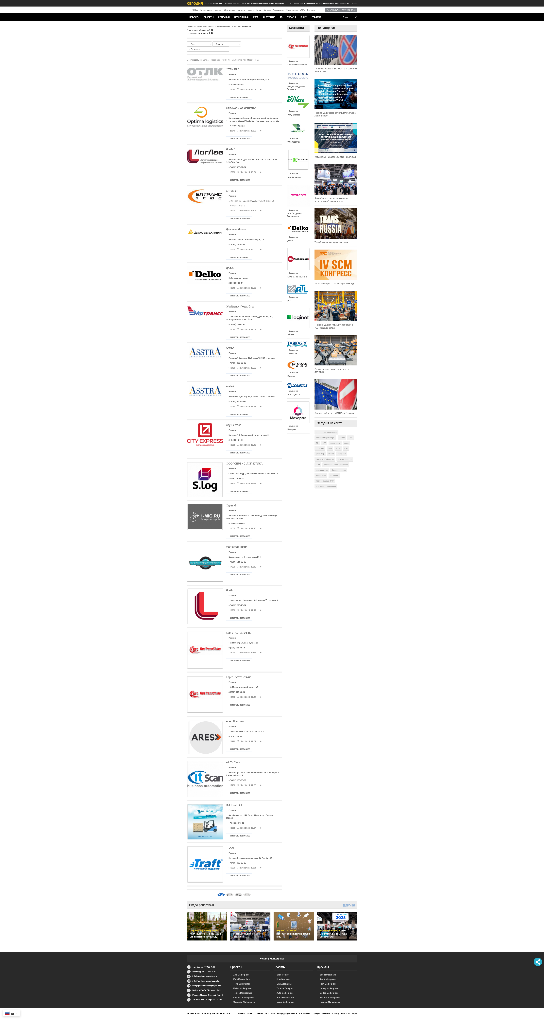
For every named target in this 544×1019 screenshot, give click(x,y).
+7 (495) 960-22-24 (237, 167)
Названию (215, 59)
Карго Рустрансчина (238, 632)
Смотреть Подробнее (240, 97)
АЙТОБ (290, 334)
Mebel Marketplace (242, 988)
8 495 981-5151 (236, 439)
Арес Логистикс (235, 721)
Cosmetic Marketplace (244, 1001)
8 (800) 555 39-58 (237, 647)
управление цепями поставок (336, 464)
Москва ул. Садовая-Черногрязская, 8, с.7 (250, 79)
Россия (232, 74)
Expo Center (282, 974)
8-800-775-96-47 (236, 478)
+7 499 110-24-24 (237, 125)
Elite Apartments (285, 983)
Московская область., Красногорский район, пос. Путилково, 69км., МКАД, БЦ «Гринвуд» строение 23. (252, 119)
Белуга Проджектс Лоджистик (296, 87)
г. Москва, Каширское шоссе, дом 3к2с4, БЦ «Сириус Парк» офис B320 (249, 318)
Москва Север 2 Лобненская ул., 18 (246, 239)
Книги (258, 9)
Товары (291, 17)
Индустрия (269, 17)
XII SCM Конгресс (345, 459)
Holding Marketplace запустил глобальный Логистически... (335, 114)
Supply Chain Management (326, 432)
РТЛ (289, 300)
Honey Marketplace (329, 988)
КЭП (346, 448)
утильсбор (320, 453)
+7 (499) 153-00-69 (237, 780)
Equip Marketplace (286, 1001)
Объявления (229, 9)
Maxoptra (291, 429)
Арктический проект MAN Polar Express (334, 413)
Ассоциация (278, 9)
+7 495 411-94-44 (237, 205)
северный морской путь (325, 437)
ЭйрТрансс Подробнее (240, 306)
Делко (230, 268)
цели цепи (334, 475)
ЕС (317, 443)
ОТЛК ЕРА (232, 69)
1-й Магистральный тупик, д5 (243, 642)
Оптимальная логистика (241, 108)
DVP (324, 443)
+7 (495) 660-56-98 (237, 362)
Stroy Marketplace (285, 997)
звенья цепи (321, 475)
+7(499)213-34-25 (237, 523)
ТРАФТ (230, 848)
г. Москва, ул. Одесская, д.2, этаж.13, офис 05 (251, 200)
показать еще (349, 905)
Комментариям (238, 59)
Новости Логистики (236, 3)
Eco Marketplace (328, 974)
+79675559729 (235, 736)
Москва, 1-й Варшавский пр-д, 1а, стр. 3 (249, 434)
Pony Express (293, 114)
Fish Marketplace (328, 983)
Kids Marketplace (241, 979)
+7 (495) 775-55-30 (237, 244)
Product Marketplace (330, 1001)
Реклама (241, 9)
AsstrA (230, 348)
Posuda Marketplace (330, 997)
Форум (331, 453)
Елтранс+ (232, 190)
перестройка (335, 443)
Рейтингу (226, 59)
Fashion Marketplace (243, 997)
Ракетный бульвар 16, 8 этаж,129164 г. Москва (252, 357)
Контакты (311, 9)
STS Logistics (293, 394)
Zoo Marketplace (241, 974)
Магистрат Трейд (236, 547)
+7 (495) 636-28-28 (237, 862)
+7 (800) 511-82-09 (237, 561)
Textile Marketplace (242, 992)
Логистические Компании (228, 26)
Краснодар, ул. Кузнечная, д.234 (245, 556)
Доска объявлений (205, 26)
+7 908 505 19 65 (236, 822)
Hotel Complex (284, 979)
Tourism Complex (285, 988)
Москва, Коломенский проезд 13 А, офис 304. (251, 857)
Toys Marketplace (241, 983)
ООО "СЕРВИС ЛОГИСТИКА (244, 463)
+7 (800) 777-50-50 (237, 324)
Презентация (206, 9)
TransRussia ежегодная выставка (331, 242)
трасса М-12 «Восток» (325, 459)
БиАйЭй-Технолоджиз (297, 276)
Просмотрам (253, 59)
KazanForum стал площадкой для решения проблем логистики (331, 199)
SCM (318, 464)
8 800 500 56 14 (236, 282)
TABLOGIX (292, 353)
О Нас (195, 9)
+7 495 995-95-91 (237, 84)
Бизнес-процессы (339, 470)
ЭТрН (338, 448)
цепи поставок (322, 470)
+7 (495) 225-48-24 (237, 605)
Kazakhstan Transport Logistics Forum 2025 (335, 156)
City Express (233, 425)
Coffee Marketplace (329, 992)
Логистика (320, 448)
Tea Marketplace (328, 979)
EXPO (302, 9)
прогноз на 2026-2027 (325, 481)
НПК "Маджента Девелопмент (294, 214)
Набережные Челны (238, 277)
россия (342, 437)
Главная (191, 26)
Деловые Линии (236, 229)
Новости (250, 9)
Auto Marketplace (285, 992)
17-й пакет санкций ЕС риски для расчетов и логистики (335, 70)
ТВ (281, 17)
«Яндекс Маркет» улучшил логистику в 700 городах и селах (333, 326)
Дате (205, 59)
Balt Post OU (234, 805)
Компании (224, 17)
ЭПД (330, 448)
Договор (267, 9)
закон (346, 443)
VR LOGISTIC (293, 142)
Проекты (217, 9)
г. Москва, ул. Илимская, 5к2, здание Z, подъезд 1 (253, 600)
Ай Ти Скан (233, 762)
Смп (350, 437)
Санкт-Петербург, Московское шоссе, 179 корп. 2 (253, 473)
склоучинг (342, 453)
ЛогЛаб (230, 149)
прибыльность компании (326, 486)
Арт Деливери (294, 177)
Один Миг (232, 505)
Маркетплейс (292, 9)
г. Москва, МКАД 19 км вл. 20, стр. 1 (246, 731)
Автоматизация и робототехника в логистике (331, 370)
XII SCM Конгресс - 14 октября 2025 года (334, 283)
